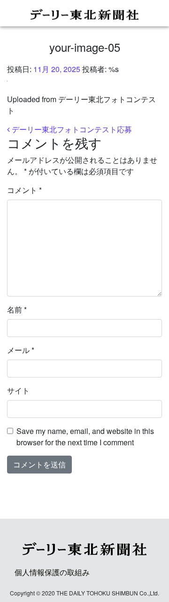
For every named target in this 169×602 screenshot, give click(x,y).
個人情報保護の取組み (52, 572)
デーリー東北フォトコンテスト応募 (71, 129)
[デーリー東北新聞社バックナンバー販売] (84, 13)
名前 (17, 309)
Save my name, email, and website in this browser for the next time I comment (85, 436)
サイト (18, 390)
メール (20, 350)
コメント (24, 190)
